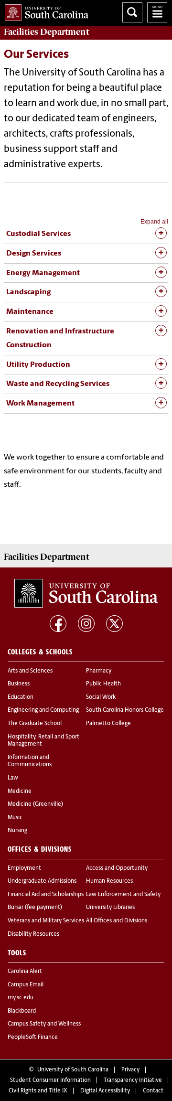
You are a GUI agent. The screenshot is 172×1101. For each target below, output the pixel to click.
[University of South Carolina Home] (44, 10)
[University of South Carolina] (86, 593)
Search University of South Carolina (132, 12)
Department (46, 32)
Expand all (154, 221)
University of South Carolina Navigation (157, 12)
